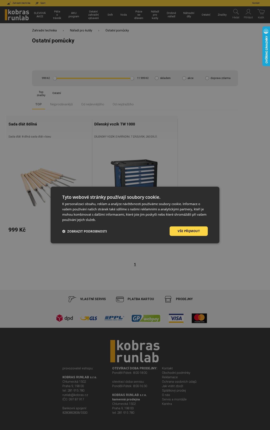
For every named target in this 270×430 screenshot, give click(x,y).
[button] (84, 231)
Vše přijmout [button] (189, 231)
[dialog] (135, 215)
